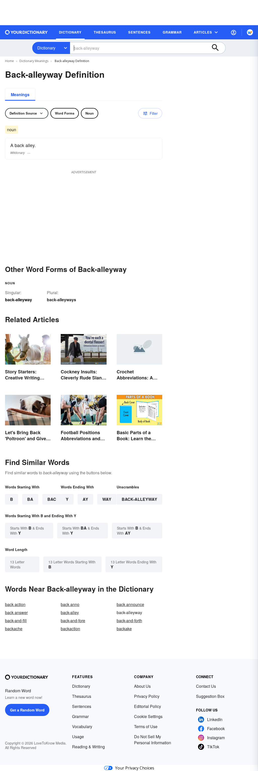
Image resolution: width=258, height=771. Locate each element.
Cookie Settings (148, 716)
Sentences (81, 706)
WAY (106, 499)
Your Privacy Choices (134, 768)
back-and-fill (16, 620)
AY (85, 499)
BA (30, 499)
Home (9, 61)
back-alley (70, 612)
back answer (16, 612)
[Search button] (217, 47)
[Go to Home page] (26, 32)
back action (15, 604)
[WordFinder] (250, 32)
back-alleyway (139, 499)
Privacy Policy (146, 696)
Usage (78, 736)
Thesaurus (81, 696)
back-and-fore (73, 620)
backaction (70, 628)
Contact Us (206, 686)
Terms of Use (145, 726)
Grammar (80, 716)
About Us (142, 686)
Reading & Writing (88, 747)
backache (13, 628)
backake (124, 628)
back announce (130, 604)
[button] (234, 32)
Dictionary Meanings (33, 61)
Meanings (20, 94)
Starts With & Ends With (27, 530)
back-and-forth (129, 620)
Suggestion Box (210, 696)
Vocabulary (82, 726)
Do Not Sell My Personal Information (152, 740)
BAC (51, 499)
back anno (70, 604)
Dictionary (46, 48)
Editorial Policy (147, 706)
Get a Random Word (27, 709)
